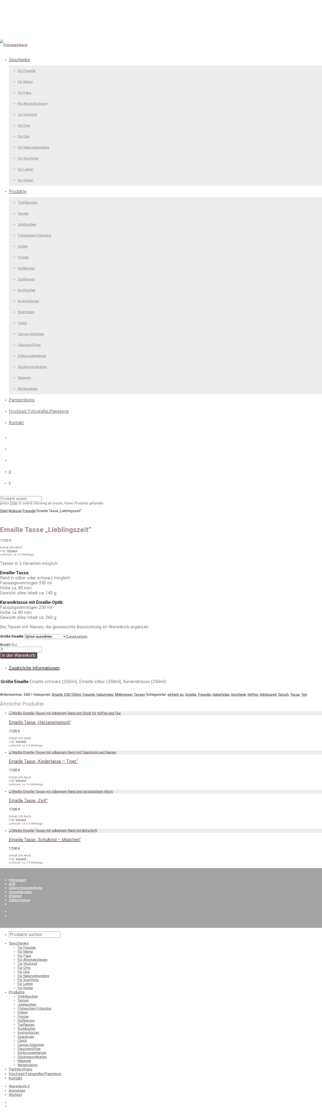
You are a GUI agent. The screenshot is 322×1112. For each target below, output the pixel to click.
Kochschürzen (28, 301)
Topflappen (26, 279)
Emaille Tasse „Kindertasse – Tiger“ (43, 761)
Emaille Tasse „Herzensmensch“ (40, 722)
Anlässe (15, 511)
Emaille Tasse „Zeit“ (28, 800)
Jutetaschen (27, 224)
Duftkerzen (26, 268)
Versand (12, 550)
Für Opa (23, 136)
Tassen (23, 213)
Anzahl (5, 645)
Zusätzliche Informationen (34, 668)
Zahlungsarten (19, 900)
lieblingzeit (268, 695)
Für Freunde (27, 71)
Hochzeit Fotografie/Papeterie (39, 411)
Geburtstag (104, 695)
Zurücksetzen (76, 636)
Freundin (204, 695)
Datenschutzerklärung (25, 888)
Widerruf (15, 896)
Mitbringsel (123, 695)
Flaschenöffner (29, 345)
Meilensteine (28, 389)
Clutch (22, 323)
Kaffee (253, 695)
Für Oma (24, 125)
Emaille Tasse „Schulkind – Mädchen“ (45, 839)
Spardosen (26, 312)
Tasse (295, 695)
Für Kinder (25, 180)
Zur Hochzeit (27, 115)
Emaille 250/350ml (66, 695)
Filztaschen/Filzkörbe (34, 235)
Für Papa (24, 93)
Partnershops (22, 399)
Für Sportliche (28, 158)
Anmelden (17, 1090)
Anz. (14, 645)
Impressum (17, 880)
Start (3, 511)
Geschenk (238, 695)
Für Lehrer (25, 169)
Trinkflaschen (28, 203)
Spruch (283, 695)
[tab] (165, 668)
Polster (23, 257)
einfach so (176, 695)
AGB (12, 884)
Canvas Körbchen (31, 334)
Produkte (18, 191)
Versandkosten (20, 892)
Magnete (24, 378)
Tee (304, 695)
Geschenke (19, 59)
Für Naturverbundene (33, 147)
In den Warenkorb (18, 655)
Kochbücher (26, 290)
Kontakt (16, 422)
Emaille (190, 695)
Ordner (23, 246)
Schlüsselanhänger (32, 356)
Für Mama (25, 82)
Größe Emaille (11, 636)
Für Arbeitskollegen (33, 104)
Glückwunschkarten (32, 367)
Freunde (29, 511)
